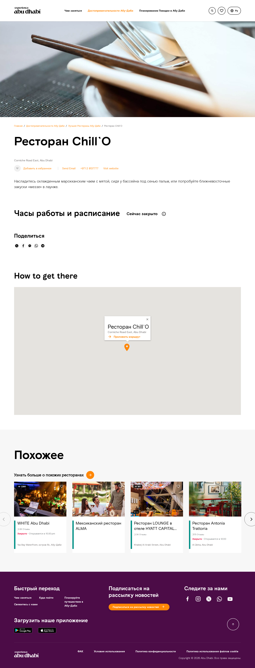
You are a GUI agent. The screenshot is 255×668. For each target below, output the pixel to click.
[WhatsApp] (219, 599)
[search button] (212, 10)
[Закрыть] (147, 319)
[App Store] (47, 631)
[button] (234, 11)
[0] (222, 11)
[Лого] (27, 10)
